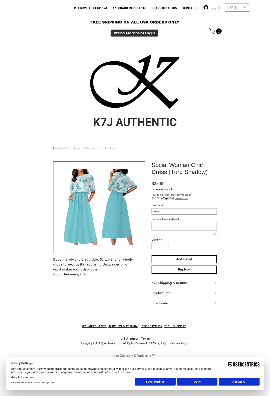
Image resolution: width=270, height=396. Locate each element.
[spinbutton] (160, 246)
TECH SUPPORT (175, 326)
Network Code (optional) (165, 218)
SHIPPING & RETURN (123, 326)
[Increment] (166, 246)
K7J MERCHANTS (94, 326)
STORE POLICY (152, 326)
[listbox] (237, 7)
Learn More (181, 198)
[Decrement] (154, 246)
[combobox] (184, 211)
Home (57, 148)
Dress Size (158, 205)
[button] (164, 8)
